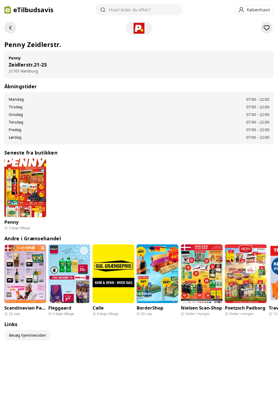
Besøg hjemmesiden (27, 335)
